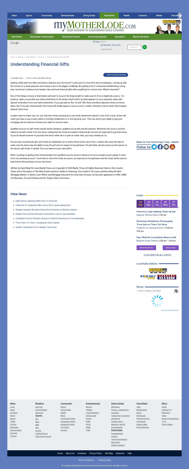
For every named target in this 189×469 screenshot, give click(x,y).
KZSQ (88, 424)
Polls (88, 430)
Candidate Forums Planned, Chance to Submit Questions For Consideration (50, 218)
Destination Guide (68, 421)
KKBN (88, 427)
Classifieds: (142, 403)
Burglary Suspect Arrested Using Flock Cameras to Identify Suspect (46, 209)
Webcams (166, 413)
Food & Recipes (92, 413)
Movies (89, 407)
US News (13, 413)
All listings (115, 407)
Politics (13, 424)
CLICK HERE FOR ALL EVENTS (157, 255)
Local (12, 407)
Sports (29, 15)
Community (46, 15)
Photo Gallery (167, 424)
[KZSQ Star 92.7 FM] (147, 276)
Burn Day (38, 407)
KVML (88, 421)
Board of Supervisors (170, 419)
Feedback (82, 453)
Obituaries (14, 427)
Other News (19, 194)
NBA (37, 425)
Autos (138, 413)
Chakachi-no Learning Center (150, 228)
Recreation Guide (67, 424)
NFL (37, 419)
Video (164, 416)
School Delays (16, 430)
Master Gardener (141, 37)
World (12, 416)
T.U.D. (164, 421)
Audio (164, 407)
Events (63, 407)
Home (60, 453)
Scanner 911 (167, 410)
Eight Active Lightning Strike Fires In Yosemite (36, 201)
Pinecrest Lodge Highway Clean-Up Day (156, 211)
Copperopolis (116, 427)
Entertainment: (93, 403)
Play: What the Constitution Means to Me (156, 237)
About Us (70, 453)
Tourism (13, 436)
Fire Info (64, 430)
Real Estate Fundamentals (42, 37)
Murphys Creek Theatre (147, 240)
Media (159, 15)
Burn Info (116, 45)
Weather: (39, 403)
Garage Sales (141, 424)
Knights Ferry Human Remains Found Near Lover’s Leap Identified (45, 214)
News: (13, 403)
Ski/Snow (39, 413)
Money (12, 419)
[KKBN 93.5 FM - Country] (167, 276)
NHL (37, 428)
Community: (66, 403)
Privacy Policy (95, 453)
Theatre (89, 410)
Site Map (109, 453)
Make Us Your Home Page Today (153, 142)
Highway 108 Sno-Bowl (147, 215)
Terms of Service (86, 460)
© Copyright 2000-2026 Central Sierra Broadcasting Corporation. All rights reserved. (94, 466)
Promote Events (142, 419)
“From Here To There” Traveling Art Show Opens (37, 222)
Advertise (120, 453)
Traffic (12, 421)
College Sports (41, 434)
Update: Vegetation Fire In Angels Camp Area (36, 227)
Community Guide (68, 419)
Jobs (138, 407)
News (14, 15)
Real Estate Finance (71, 37)
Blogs (63, 416)
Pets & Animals (142, 427)
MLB (37, 422)
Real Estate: (117, 430)
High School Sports (43, 436)
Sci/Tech (13, 433)
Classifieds (176, 15)
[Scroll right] (180, 15)
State (12, 410)
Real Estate (109, 15)
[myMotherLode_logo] (94, 26)
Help (130, 453)
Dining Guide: (117, 403)
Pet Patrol (65, 427)
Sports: (38, 415)
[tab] (141, 203)
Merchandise (141, 410)
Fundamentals (117, 434)
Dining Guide (89, 15)
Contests (143, 15)
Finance (114, 436)
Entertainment (67, 15)
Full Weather (105, 45)
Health (127, 15)
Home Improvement (97, 37)
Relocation (120, 37)
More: (164, 403)
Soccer (38, 431)
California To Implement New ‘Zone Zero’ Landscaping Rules (43, 205)
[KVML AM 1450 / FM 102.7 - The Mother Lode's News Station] (158, 270)
